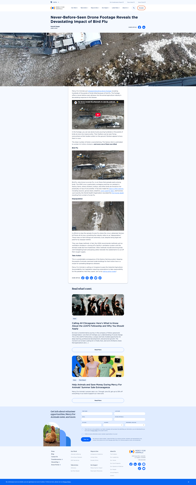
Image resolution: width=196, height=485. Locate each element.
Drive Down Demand (76, 457)
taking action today (109, 271)
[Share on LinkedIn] (143, 27)
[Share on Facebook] (139, 27)
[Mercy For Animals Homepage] (137, 451)
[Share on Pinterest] (100, 278)
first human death (118, 193)
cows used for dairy (107, 191)
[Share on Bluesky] (95, 278)
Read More (98, 349)
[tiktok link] (139, 468)
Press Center (130, 2)
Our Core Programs (115, 463)
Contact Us (54, 456)
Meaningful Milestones (96, 471)
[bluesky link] (143, 468)
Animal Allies (93, 457)
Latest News (115, 7)
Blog (52, 454)
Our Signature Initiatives (116, 466)
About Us (125, 7)
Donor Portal (141, 2)
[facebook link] (131, 464)
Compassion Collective (96, 454)
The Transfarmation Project (116, 2)
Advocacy (73, 467)
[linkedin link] (135, 464)
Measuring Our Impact (96, 467)
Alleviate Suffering (76, 454)
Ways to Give (94, 7)
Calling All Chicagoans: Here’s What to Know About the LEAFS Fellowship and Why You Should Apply (98, 326)
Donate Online (94, 460)
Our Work (74, 7)
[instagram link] (139, 464)
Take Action (84, 7)
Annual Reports (114, 472)
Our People (113, 469)
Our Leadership (114, 457)
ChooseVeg (54, 462)
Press (53, 451)
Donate (141, 8)
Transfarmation (56, 459)
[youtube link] (143, 464)
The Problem (113, 454)
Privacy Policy (67, 482)
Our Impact (105, 7)
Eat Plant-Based (75, 471)
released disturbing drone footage (99, 91)
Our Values (113, 460)
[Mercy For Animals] (57, 8)
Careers (112, 475)
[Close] (188, 481)
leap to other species (116, 188)
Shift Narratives (75, 460)
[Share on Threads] (87, 278)
